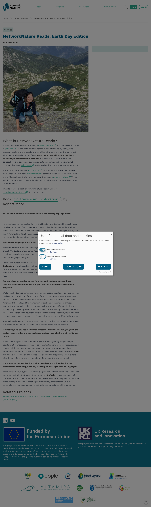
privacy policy (57, 243)
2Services (51, 252)
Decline (45, 267)
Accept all (103, 267)
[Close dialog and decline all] (111, 232)
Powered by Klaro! (105, 272)
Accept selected (73, 267)
